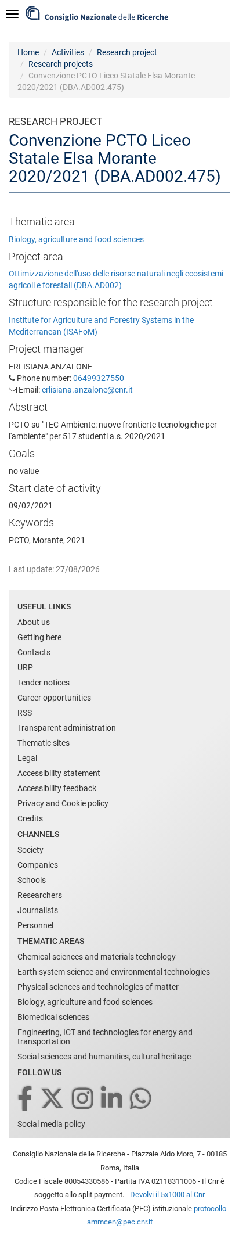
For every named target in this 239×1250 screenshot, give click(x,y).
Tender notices (43, 682)
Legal (27, 758)
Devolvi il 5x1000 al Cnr (167, 1194)
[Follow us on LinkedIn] (112, 1099)
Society (30, 849)
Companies (37, 865)
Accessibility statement (58, 773)
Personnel (35, 925)
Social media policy (51, 1124)
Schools (31, 880)
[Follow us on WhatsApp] (141, 1099)
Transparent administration (66, 727)
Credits (30, 818)
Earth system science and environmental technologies (113, 971)
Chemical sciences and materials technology (96, 956)
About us (33, 622)
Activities (68, 52)
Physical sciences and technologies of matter (98, 987)
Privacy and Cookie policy (62, 803)
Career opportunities (54, 697)
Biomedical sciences (53, 1017)
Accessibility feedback (56, 788)
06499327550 (98, 378)
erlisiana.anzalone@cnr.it (87, 389)
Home (28, 52)
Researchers (39, 895)
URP (25, 667)
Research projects (60, 64)
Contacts (33, 652)
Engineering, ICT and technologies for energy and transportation (105, 1037)
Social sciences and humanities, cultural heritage (104, 1056)
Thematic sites (43, 743)
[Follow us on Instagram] (83, 1099)
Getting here (39, 637)
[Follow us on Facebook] (25, 1099)
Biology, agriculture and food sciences (76, 239)
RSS (24, 712)
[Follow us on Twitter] (53, 1099)
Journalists (37, 910)
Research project (127, 52)
